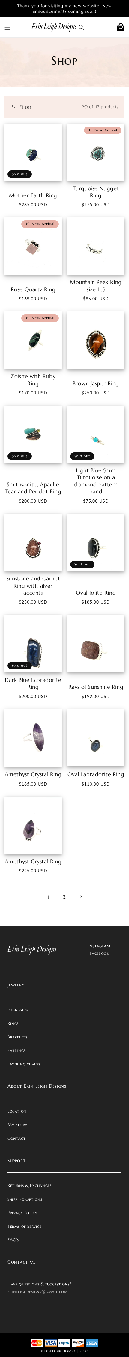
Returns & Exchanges (29, 1185)
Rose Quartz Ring (33, 289)
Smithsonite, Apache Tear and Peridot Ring (33, 488)
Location (17, 1111)
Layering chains (24, 1064)
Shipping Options (25, 1199)
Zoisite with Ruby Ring (33, 380)
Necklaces (18, 1009)
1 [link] (48, 897)
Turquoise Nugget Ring (96, 192)
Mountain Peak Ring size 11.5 (96, 286)
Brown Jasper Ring (96, 383)
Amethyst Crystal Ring (33, 774)
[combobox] (101, 27)
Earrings (17, 1050)
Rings (13, 1023)
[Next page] (80, 896)
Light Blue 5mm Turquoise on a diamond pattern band (96, 481)
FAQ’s (13, 1239)
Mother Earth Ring (33, 195)
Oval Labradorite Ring (96, 774)
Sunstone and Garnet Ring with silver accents (33, 585)
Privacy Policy (22, 1212)
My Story (17, 1124)
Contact (17, 1138)
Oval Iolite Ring (96, 592)
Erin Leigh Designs (60, 1351)
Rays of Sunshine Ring (96, 686)
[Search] (83, 27)
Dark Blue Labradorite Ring (33, 683)
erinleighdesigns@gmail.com (38, 1291)
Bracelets (17, 1037)
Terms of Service (25, 1226)
